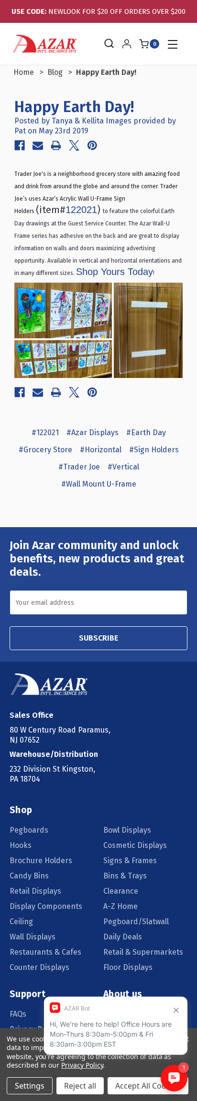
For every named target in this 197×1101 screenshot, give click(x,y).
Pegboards (29, 830)
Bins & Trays (125, 875)
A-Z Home (120, 906)
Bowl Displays (127, 830)
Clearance (120, 891)
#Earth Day (146, 432)
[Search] (108, 44)
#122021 (45, 432)
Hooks (21, 845)
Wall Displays (32, 936)
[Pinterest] (92, 145)
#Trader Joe (79, 466)
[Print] (56, 145)
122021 (81, 209)
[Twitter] (74, 145)
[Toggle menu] (172, 44)
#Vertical (123, 466)
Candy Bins (29, 875)
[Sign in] (126, 44)
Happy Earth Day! (74, 107)
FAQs (18, 1014)
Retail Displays (35, 891)
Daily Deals (122, 936)
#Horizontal (100, 449)
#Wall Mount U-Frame (98, 484)
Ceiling (21, 921)
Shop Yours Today (114, 271)
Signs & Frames (130, 860)
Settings (29, 1086)
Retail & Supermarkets (143, 952)
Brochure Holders (41, 860)
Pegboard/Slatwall (136, 921)
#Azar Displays (92, 432)
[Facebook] (19, 145)
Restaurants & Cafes (45, 952)
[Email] (38, 145)
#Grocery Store (45, 449)
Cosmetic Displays (135, 845)
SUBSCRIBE (98, 637)
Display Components (46, 906)
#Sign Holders (154, 449)
